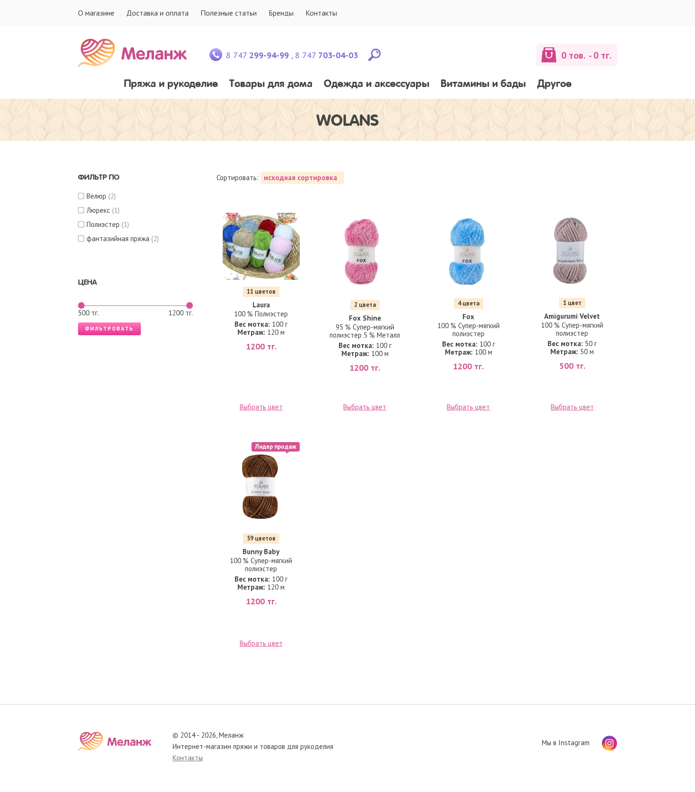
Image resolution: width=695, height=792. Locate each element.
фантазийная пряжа (118, 238)
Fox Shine (365, 317)
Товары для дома (271, 84)
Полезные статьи (228, 12)
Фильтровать (109, 328)
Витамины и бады (483, 84)
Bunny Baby (261, 551)
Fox (468, 316)
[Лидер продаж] (261, 487)
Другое (554, 84)
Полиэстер (103, 224)
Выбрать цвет (261, 406)
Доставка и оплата (157, 12)
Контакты (321, 12)
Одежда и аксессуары (376, 84)
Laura (261, 304)
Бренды (281, 12)
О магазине (96, 12)
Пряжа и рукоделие (171, 84)
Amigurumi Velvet (572, 316)
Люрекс (98, 210)
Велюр (96, 195)
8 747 (257, 55)
